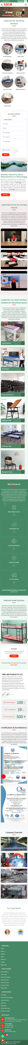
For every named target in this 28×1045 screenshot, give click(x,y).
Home (2, 948)
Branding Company (12, 1043)
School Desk (4, 974)
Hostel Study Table (5, 1008)
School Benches (4, 971)
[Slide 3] (16, 16)
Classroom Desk (5, 982)
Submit (5, 154)
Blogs (2, 956)
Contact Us (3, 959)
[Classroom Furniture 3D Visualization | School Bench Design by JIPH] (14, 280)
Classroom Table (5, 985)
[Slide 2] (14, 16)
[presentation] (1, 639)
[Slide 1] (12, 16)
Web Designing (16, 1042)
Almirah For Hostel (5, 1011)
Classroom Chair (5, 980)
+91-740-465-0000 (5, 1)
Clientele (3, 954)
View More (5, 194)
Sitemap (3, 962)
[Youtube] (4, 1034)
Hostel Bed (14, 648)
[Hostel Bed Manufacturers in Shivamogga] (14, 632)
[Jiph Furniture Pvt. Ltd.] (6, 4)
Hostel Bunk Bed (5, 1000)
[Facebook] (2, 1034)
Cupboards (3, 1003)
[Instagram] (7, 1034)
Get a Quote (14, 591)
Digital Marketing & (4, 1043)
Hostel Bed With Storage (7, 997)
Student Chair (4, 988)
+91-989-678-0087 (9, 1027)
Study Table (3, 1005)
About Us (3, 951)
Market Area (4, 965)
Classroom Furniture (5, 977)
